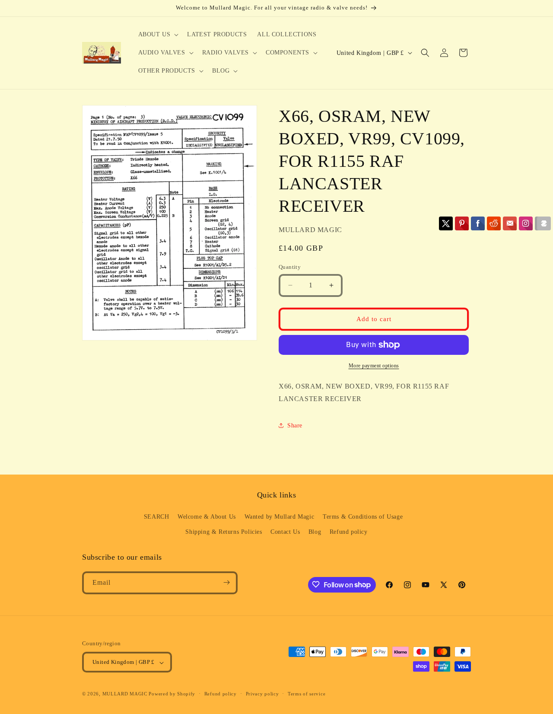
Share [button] (294, 425)
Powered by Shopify (172, 694)
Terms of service (306, 693)
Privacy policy (262, 693)
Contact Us (285, 532)
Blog (314, 532)
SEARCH (156, 516)
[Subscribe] (226, 582)
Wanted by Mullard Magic (280, 516)
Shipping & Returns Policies (223, 532)
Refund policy (349, 532)
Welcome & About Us (207, 516)
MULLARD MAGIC (124, 694)
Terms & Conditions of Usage (363, 516)
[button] (157, 35)
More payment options (374, 366)
